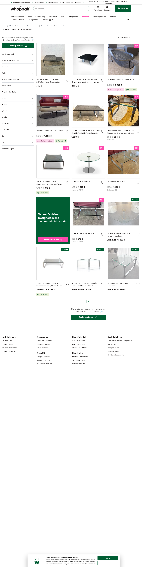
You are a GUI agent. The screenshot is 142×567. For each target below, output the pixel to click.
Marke (11, 26)
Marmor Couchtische (80, 348)
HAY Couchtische (43, 348)
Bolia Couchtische (43, 344)
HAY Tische (112, 344)
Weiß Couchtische (78, 360)
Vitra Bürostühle (113, 351)
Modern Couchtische (44, 364)
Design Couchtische (44, 357)
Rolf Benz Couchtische (45, 341)
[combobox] (63, 8)
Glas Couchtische (78, 344)
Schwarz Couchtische (80, 357)
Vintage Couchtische (44, 360)
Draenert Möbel (32, 26)
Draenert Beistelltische (10, 348)
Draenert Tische (47, 26)
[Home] (20, 8)
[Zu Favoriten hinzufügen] (67, 80)
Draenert (20, 26)
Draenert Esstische (9, 351)
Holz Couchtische (78, 341)
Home (4, 26)
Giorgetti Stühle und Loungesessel (120, 341)
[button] (107, 2)
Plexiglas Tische (113, 348)
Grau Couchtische (78, 364)
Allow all (108, 558)
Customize (107, 563)
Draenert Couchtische (64, 26)
